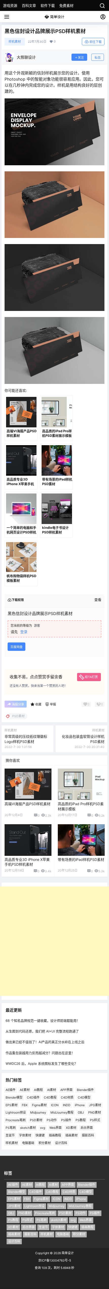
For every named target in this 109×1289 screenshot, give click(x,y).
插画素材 (71, 1135)
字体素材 (25, 1135)
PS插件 (66, 1120)
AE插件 (10, 1090)
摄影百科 (88, 1135)
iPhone (80, 1105)
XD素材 (71, 1128)
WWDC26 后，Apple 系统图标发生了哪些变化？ (42, 1063)
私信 (98, 57)
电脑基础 (28, 1143)
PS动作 (52, 1120)
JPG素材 (95, 1105)
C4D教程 (50, 1097)
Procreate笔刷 (16, 1120)
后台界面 (87, 1128)
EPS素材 (11, 1105)
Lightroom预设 (16, 1112)
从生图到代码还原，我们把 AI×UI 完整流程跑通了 (42, 1031)
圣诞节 (10, 1135)
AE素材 (25, 1090)
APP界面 (66, 1090)
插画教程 (55, 1135)
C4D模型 (84, 1097)
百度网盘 (16, 647)
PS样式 (95, 1120)
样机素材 (15, 41)
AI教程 (38, 1090)
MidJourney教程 (62, 1112)
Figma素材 (39, 1105)
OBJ (81, 1112)
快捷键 (40, 1135)
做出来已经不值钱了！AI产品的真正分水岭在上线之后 (45, 1042)
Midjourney (38, 1112)
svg (42, 1128)
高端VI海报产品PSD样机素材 (27, 804)
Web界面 (55, 1128)
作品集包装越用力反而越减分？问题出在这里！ (40, 1053)
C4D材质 (67, 1097)
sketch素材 (28, 1128)
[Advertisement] (54, 941)
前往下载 (95, 42)
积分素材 (45, 1143)
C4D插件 (33, 1097)
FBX (25, 1105)
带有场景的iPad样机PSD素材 (81, 859)
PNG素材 (94, 1112)
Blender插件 (85, 1090)
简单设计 (67, 1253)
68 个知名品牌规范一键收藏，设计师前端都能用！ (43, 1020)
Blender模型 (14, 1097)
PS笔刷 (11, 1128)
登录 (23, 631)
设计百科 (61, 1143)
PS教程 (81, 1120)
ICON (55, 1105)
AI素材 (51, 1090)
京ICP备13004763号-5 (54, 1260)
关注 (81, 57)
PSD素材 (36, 1120)
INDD (66, 1105)
